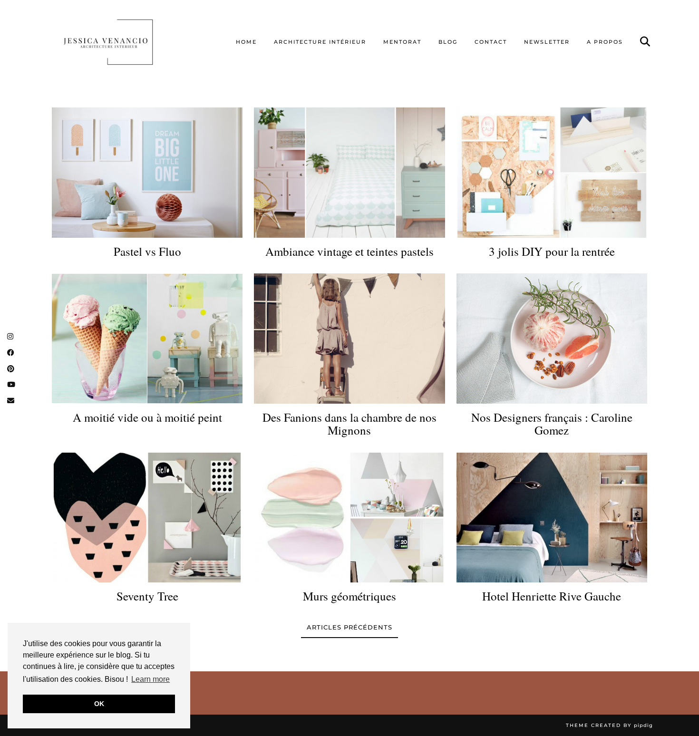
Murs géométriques (349, 596)
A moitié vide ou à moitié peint (147, 417)
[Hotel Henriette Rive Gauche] (551, 517)
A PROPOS (605, 42)
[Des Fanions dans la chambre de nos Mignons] (349, 338)
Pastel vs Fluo (147, 251)
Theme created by (609, 725)
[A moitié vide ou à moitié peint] (147, 338)
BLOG (447, 42)
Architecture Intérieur (320, 42)
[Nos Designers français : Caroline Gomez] (551, 338)
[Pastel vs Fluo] (147, 172)
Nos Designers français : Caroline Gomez (551, 424)
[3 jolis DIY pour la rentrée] (551, 172)
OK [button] (99, 703)
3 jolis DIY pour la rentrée (552, 251)
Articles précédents (349, 627)
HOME (246, 42)
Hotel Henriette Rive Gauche (551, 596)
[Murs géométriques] (349, 517)
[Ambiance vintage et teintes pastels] (349, 172)
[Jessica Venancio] (120, 42)
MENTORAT (402, 42)
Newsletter (547, 42)
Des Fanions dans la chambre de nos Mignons (349, 424)
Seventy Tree (147, 596)
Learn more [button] (150, 679)
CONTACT (491, 42)
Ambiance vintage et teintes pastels (349, 251)
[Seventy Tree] (147, 517)
